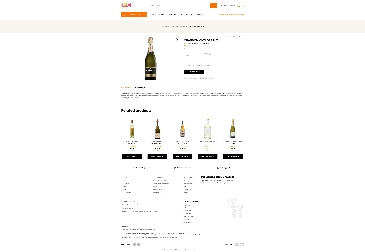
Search (213, 5)
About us (126, 183)
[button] (176, 40)
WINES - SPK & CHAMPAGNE (179, 26)
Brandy (186, 180)
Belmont (186, 208)
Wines (168, 26)
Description (126, 87)
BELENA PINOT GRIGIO (207, 142)
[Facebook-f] (134, 244)
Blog (124, 189)
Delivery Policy (158, 189)
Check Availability (194, 72)
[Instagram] (138, 244)
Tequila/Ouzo (188, 189)
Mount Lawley (188, 222)
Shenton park (188, 216)
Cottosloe (187, 213)
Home (163, 26)
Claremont (187, 210)
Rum (185, 186)
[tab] (127, 88)
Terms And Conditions (161, 183)
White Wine (188, 183)
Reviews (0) (140, 87)
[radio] (198, 54)
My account (127, 192)
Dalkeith (186, 219)
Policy (155, 186)
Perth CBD (187, 205)
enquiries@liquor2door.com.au (231, 14)
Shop (124, 186)
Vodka (186, 192)
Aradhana (197, 250)
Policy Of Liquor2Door (160, 180)
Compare (207, 65)
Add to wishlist (194, 65)
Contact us (157, 192)
